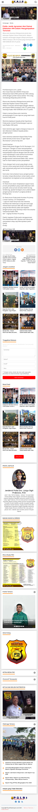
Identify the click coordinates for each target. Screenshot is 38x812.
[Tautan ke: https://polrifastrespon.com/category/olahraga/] (34, 724)
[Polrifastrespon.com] (19, 2)
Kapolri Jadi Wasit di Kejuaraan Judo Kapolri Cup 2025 (20, 773)
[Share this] (24, 45)
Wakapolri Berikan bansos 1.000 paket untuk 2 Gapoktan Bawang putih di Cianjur (10, 288)
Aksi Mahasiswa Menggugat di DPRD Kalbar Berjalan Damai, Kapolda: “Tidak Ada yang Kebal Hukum (28, 258)
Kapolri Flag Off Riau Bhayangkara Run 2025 (18, 782)
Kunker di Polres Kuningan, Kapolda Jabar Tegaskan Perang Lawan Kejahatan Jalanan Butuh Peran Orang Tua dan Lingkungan (27, 288)
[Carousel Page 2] (17, 626)
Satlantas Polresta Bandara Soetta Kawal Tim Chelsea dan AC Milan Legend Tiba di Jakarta (19, 763)
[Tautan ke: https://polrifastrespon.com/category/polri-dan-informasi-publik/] (34, 679)
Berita (4, 48)
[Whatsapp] (24, 48)
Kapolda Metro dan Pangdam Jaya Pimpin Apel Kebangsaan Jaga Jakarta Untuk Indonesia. (10, 309)
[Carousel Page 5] (23, 626)
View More (19, 457)
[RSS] (22, 249)
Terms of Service (28, 808)
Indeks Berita (4, 809)
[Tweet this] (28, 45)
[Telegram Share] (31, 45)
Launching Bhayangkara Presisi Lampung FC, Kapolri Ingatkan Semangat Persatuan (18, 768)
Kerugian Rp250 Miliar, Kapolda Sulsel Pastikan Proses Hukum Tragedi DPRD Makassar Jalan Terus (9, 258)
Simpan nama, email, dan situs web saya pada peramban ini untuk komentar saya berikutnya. (17, 373)
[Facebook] (15, 249)
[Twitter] (19, 249)
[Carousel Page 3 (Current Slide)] (19, 626)
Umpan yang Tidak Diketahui (12, 789)
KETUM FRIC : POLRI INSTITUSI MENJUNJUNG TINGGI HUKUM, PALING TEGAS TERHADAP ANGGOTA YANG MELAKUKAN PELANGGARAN (10, 331)
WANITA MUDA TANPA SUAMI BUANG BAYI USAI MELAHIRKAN (26, 331)
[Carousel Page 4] (21, 626)
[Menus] (2, 2)
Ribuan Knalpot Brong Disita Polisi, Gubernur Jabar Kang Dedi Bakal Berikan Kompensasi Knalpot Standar (26, 309)
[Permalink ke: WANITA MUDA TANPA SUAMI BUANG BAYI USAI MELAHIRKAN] (27, 321)
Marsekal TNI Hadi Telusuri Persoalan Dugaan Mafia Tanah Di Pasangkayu (16, 621)
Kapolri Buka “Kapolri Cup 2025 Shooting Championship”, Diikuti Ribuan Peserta (17, 778)
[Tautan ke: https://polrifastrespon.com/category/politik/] (34, 592)
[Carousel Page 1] (15, 626)
